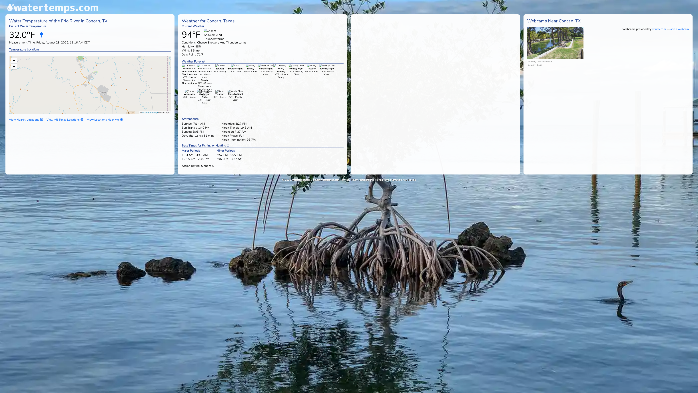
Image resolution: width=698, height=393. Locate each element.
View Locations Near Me (103, 120)
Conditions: (189, 43)
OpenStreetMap (150, 112)
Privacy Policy (350, 180)
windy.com (659, 29)
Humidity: (188, 47)
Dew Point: (189, 55)
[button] (90, 81)
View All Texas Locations (63, 120)
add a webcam (679, 29)
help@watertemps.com (326, 180)
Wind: (186, 51)
